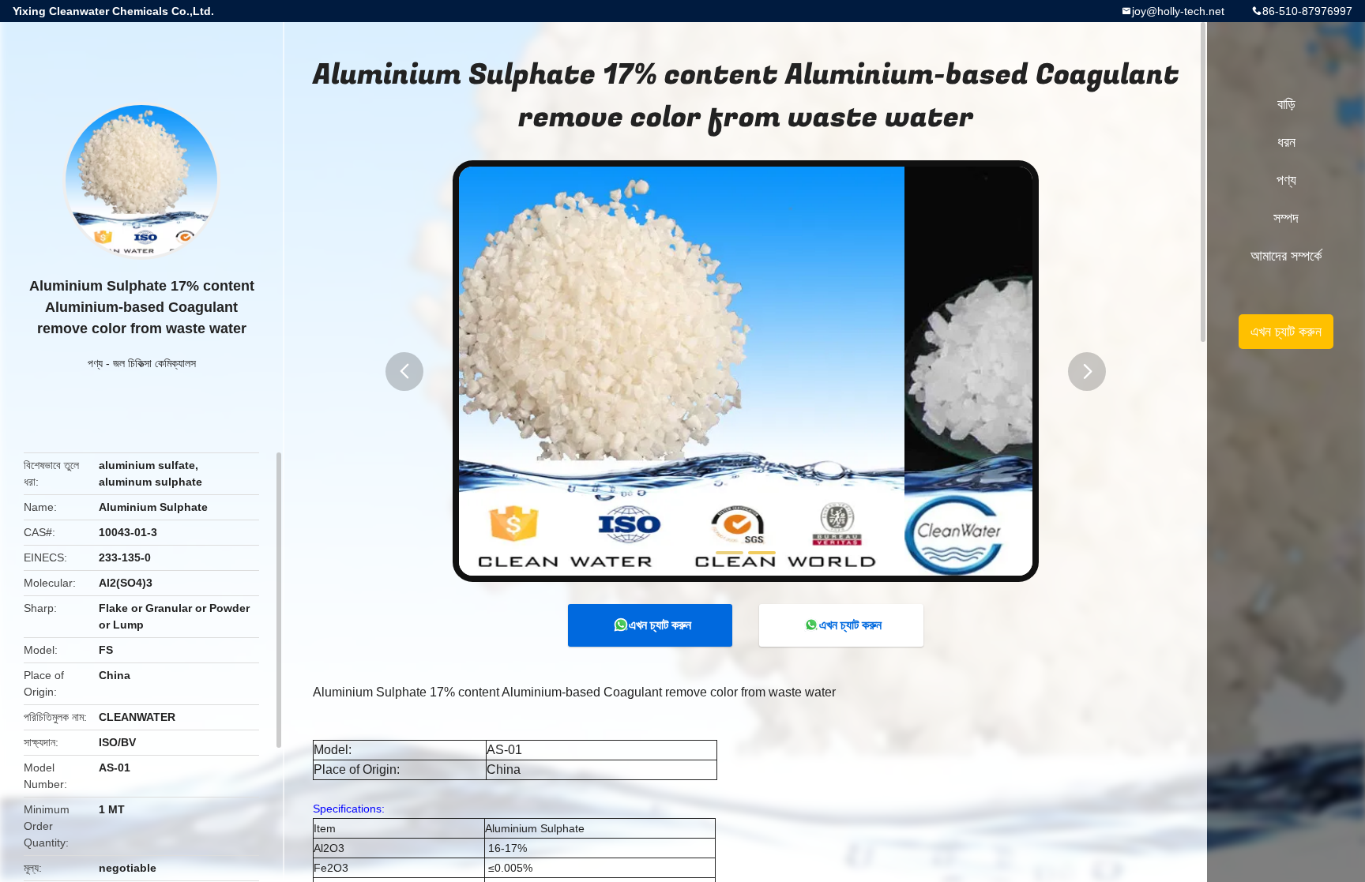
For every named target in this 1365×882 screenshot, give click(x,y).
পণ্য (95, 363)
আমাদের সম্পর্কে (1286, 256)
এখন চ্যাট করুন (660, 625)
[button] (404, 371)
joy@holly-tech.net (1178, 11)
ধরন (1286, 142)
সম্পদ (1286, 218)
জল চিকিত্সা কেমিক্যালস (154, 363)
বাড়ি (1286, 104)
